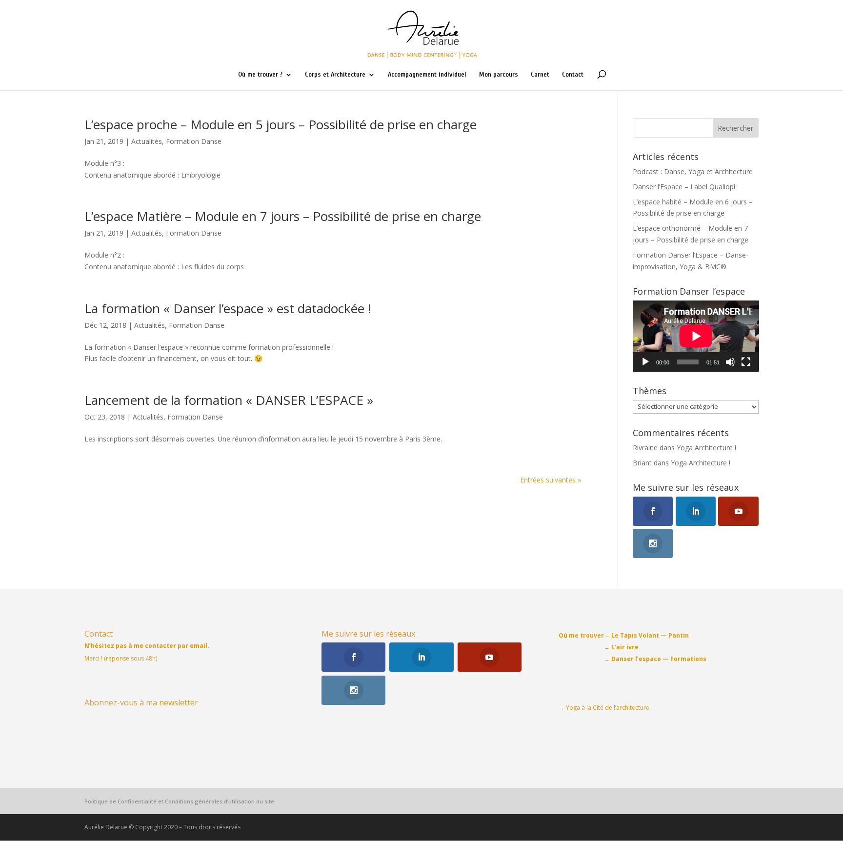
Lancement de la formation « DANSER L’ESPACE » (228, 400)
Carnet (540, 75)
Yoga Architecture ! (706, 447)
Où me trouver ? (260, 75)
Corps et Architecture (335, 75)
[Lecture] (645, 362)
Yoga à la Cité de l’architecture (607, 707)
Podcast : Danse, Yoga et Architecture (693, 171)
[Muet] (730, 362)
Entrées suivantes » (550, 479)
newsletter (178, 702)
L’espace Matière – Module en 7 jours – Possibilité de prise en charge (282, 216)
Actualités (146, 141)
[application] (696, 335)
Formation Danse (193, 141)
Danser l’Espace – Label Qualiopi (684, 186)
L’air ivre (625, 647)
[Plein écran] (746, 362)
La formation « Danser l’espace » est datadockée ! (227, 308)
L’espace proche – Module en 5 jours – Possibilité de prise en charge (280, 124)
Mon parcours (498, 75)
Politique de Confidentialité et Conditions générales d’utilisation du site (179, 801)
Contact (572, 75)
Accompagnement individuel (427, 75)
